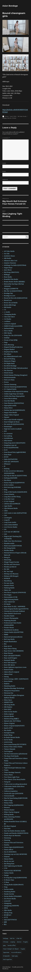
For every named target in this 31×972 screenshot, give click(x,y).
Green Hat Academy (10, 398)
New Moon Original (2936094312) (15, 592)
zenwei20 (7, 901)
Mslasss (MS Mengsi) (11, 576)
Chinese (14, 118)
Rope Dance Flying (10, 648)
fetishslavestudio (10, 377)
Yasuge (6, 875)
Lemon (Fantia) (9, 494)
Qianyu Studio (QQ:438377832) (13, 632)
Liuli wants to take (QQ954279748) (15, 513)
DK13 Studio (8, 333)
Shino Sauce (8, 700)
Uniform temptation (11, 791)
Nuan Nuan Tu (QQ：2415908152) (14, 606)
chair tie (9, 118)
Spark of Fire (8, 728)
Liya (5, 515)
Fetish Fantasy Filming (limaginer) (15, 375)
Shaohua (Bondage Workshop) (14, 688)
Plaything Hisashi (10, 620)
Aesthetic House (9, 256)
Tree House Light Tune (11, 777)
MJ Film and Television (12, 564)
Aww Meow (8, 270)
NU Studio (7, 604)
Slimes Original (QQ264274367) (14, 726)
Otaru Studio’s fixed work (12, 613)
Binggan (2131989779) (11, 288)
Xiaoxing (7, 840)
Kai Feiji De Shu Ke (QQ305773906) (15, 475)
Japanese (6, 952)
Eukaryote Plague (10, 361)
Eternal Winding (9, 359)
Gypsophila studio (10, 405)
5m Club (6, 253)
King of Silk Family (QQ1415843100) (15, 492)
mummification (16, 952)
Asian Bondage (10, 6)
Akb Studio (7, 258)
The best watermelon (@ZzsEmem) (15, 754)
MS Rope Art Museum (11, 574)
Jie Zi (5, 450)
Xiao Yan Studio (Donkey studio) (14, 831)
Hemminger (8, 426)
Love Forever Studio (10, 527)
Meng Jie (7, 557)
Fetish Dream (8, 373)
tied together (7, 959)
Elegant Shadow (9, 349)
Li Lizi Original (9, 501)
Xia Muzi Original (10, 826)
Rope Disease (8, 653)
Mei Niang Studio (9, 548)
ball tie (12, 938)
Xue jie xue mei (9, 861)
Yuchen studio (8, 889)
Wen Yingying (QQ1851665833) (13, 805)
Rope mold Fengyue (10, 658)
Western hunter (9, 810)
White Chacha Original (11, 812)
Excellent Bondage (10, 366)
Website (5, 179)
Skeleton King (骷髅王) (11, 719)
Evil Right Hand (9, 363)
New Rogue (7, 595)
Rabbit (6, 634)
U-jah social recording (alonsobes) (15, 784)
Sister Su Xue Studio (10, 711)
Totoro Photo (8, 775)
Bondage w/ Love (9, 295)
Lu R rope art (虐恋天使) (11, 532)
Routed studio (8, 669)
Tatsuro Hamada (9, 749)
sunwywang (8, 742)
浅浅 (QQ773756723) (10, 919)
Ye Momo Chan (9, 880)
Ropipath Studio (9, 660)
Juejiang (6, 468)
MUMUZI (7, 578)
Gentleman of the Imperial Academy (16, 391)
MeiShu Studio (9, 550)
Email (4, 171)
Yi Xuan (6, 882)
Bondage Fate (8, 293)
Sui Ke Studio (8, 740)
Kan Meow (7, 480)
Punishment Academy (11, 630)
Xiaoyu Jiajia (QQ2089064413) (13, 847)
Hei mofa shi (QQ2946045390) (14, 424)
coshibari (7, 321)
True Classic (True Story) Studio (14, 779)
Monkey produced (10, 567)
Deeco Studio (8, 331)
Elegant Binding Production (13, 347)
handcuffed (11, 945)
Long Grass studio (10, 522)
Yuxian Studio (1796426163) (12, 896)
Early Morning (9, 345)
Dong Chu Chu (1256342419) (13, 335)
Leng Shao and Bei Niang (12, 496)
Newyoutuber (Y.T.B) (10, 597)
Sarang (6, 676)
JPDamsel (7, 464)
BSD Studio (7, 307)
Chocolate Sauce (9, 317)
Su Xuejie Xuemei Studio (12, 737)
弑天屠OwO (7, 915)
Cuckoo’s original (10, 324)
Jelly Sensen (8, 440)
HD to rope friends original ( (13, 419)
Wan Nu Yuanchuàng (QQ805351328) (15, 798)
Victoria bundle (9, 796)
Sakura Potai (8, 674)
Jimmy (6, 116)
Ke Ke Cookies (9, 485)
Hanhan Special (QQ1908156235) (14, 410)
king (5, 489)
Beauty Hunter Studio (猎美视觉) (14, 281)
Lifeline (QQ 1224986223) (12, 503)
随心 (5, 924)
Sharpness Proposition (12, 690)
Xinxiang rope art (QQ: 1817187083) (15, 854)
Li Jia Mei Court (9, 499)
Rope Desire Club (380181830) (13, 651)
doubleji (6, 338)
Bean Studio (8, 277)
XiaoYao (6, 845)
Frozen (6, 382)
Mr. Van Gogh (8, 571)
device (19, 942)
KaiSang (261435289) (10, 478)
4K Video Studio (22, 116)
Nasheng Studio (9, 588)
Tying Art (7, 782)
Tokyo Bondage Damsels (12, 772)
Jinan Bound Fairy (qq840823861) (15, 452)
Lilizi (6, 510)
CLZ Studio (7, 319)
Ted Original (8, 751)
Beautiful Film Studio (11, 279)
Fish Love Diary (9, 380)
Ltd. (5, 529)
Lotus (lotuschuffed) (11, 525)
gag (4, 945)
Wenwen (7, 807)
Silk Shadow (8, 707)
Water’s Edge (8, 800)
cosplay (12, 942)
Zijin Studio (8, 910)
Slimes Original (9, 723)
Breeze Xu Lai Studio (11, 302)
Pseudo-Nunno (9, 627)
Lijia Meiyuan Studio (11, 508)
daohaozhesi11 (9, 328)
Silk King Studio (9, 704)
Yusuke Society (9, 894)
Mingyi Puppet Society (11, 562)
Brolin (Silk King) (10, 305)
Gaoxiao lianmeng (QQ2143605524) (15, 387)
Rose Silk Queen (9, 665)
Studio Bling (8, 735)
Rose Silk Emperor (10, 662)
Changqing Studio (10, 314)
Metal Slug (7, 560)
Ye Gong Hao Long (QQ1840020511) (15, 877)
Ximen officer (8, 849)
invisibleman (8, 438)
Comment (6, 138)
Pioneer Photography (11, 618)
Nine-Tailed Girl (9, 602)
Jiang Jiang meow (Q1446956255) (14, 443)
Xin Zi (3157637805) (10, 852)
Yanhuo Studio (9, 873)
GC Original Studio (10, 389)
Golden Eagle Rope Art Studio (14, 394)
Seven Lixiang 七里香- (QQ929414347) (16, 679)
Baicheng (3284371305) (11, 272)
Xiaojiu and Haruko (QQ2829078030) (16, 833)
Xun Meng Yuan (9, 863)
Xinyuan (7, 856)
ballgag (4, 118)
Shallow (6, 683)
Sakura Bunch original (11, 672)
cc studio (7, 312)
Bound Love (8, 300)
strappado (6, 956)
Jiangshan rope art (10, 445)
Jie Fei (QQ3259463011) (11, 447)
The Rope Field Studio (11, 756)
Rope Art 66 (8, 646)
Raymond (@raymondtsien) (13, 637)
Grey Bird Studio (9, 401)
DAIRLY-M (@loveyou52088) (13, 326)
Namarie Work (9, 585)
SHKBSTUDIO (8, 702)
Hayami (6, 417)
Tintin (6, 770)
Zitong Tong (8, 912)
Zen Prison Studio (10, 898)
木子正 (6, 917)
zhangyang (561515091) (11, 905)
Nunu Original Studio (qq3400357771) (16, 609)
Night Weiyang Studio (11, 599)
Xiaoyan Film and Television (13, 842)
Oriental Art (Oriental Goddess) (14, 611)
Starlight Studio (9, 733)
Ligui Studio (8, 506)
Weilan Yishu (8, 803)
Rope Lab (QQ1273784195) (12, 655)
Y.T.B (5, 868)
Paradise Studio (9, 616)
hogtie (23, 949)
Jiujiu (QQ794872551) (10, 459)
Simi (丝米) (7, 709)
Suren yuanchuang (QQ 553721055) (15, 744)
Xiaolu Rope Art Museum (12, 835)
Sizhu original (9, 714)
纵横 (5, 922)
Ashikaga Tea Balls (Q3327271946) (15, 265)
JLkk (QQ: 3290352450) (11, 461)
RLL (5, 644)
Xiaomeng (7, 838)
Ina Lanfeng (8, 436)
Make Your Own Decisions (13, 541)
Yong (5, 887)
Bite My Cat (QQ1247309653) (13, 291)
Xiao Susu (7, 828)
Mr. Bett (6, 569)
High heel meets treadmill (13, 429)
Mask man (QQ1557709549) (13, 546)
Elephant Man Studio (11, 352)
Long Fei (7, 520)
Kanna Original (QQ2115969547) (14, 482)
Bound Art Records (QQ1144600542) (15, 298)
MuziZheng (8, 581)
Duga (5, 342)
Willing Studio (9, 814)
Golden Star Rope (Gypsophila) (14, 396)
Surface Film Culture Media (13, 747)
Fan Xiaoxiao (8, 370)
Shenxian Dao (8, 693)
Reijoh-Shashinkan (10, 641)
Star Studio (7, 730)
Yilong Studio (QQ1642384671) (13, 884)
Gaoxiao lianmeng (10, 384)
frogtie (25, 942)
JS (4, 466)
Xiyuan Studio (8, 859)
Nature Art (7, 590)
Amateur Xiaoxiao (10, 263)
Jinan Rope (7, 454)
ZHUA (6, 908)
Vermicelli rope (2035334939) (13, 793)
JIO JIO (6, 457)
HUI (5, 431)
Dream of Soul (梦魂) (11, 340)
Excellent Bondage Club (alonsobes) (16, 368)
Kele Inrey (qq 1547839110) (12, 487)
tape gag (15, 956)
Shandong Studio (9, 686)
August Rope (8, 267)
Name (4, 163)
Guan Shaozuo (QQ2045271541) (14, 403)
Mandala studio (9, 543)
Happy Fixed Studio (10, 412)
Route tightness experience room (15, 667)
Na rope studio (9, 583)
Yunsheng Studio (9, 891)
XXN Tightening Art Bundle (13, 866)
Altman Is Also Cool (10, 260)
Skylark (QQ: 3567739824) (12, 721)
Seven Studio (8, 681)
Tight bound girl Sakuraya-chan (14, 768)
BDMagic (7, 274)
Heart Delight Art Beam (12, 422)
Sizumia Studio (9, 716)
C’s (5, 310)
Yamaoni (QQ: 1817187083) (12, 870)
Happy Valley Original (11, 415)
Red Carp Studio (9, 639)
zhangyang (7, 903)
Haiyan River (8, 408)
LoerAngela (8, 518)
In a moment (8, 433)
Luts (5, 534)
